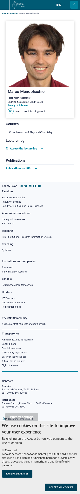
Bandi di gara (9, 344)
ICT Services (8, 298)
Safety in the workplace (14, 357)
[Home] (18, 5)
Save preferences (17, 473)
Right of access (10, 365)
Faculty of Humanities (13, 197)
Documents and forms (13, 302)
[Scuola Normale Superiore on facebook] (34, 186)
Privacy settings (22, 417)
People (13, 13)
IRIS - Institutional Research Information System (27, 237)
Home (5, 13)
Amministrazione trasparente (17, 339)
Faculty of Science (11, 201)
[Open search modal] (74, 5)
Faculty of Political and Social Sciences (22, 206)
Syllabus (6, 250)
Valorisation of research (14, 271)
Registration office (11, 307)
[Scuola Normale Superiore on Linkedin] (30, 186)
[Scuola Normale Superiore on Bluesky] (25, 186)
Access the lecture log (23, 148)
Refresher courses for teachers (17, 285)
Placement (7, 267)
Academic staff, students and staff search (24, 324)
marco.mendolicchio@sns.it (30, 111)
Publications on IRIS (18, 168)
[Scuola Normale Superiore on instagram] (21, 186)
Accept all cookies (61, 487)
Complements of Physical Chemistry (30, 132)
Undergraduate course (13, 219)
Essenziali (11, 450)
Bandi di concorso (11, 348)
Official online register (13, 361)
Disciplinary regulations (14, 352)
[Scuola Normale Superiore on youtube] (39, 186)
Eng (59, 4)
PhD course (8, 223)
